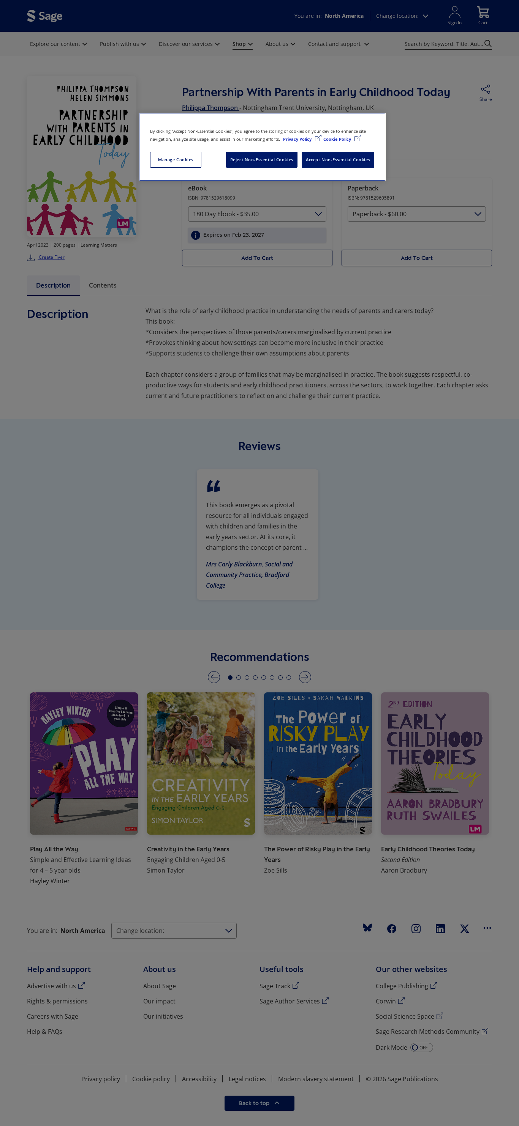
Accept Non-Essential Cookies (338, 159)
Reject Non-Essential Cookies (261, 159)
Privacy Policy (298, 139)
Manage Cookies (175, 159)
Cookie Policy (337, 139)
